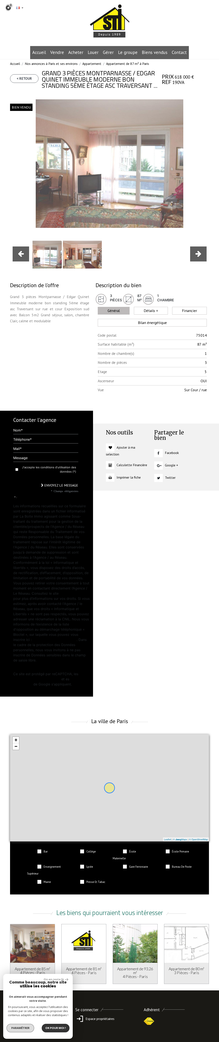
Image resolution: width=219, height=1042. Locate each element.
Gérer (108, 52)
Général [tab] (114, 310)
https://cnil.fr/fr (72, 593)
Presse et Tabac (95, 882)
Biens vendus (154, 52)
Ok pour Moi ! (55, 1028)
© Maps (180, 839)
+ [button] (16, 740)
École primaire (180, 851)
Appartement (91, 63)
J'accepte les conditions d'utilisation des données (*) (49, 469)
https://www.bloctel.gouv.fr (55, 639)
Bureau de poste (182, 867)
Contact (179, 52)
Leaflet (167, 839)
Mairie (47, 882)
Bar (46, 851)
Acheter (75, 52)
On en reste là (54, 979)
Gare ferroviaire (138, 867)
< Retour (24, 78)
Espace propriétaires (99, 1019)
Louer (93, 52)
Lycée (89, 867)
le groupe (128, 52)
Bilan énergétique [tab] (152, 322)
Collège (91, 851)
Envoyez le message (60, 485)
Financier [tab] (189, 310)
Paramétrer (20, 1028)
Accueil (39, 52)
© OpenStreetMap (198, 839)
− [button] (16, 746)
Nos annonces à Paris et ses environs (51, 63)
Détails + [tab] (151, 310)
